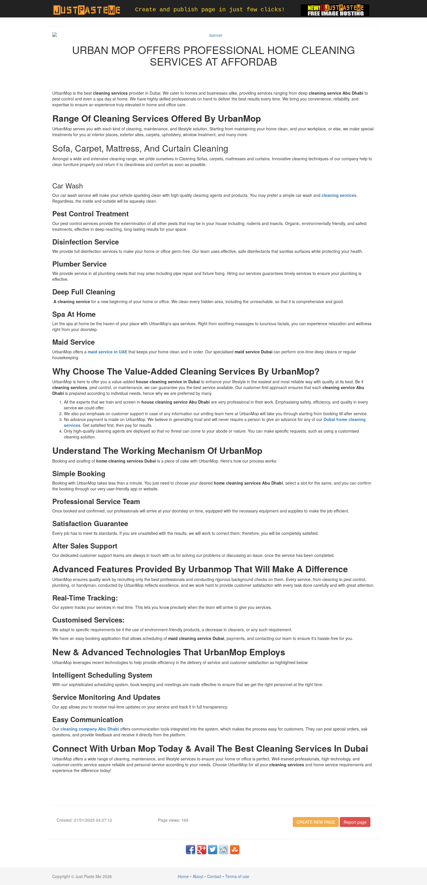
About (198, 876)
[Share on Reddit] (223, 849)
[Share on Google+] (201, 849)
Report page (355, 822)
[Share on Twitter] (212, 849)
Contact (214, 876)
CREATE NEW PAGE (316, 822)
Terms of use (237, 876)
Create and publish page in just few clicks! (210, 9)
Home (183, 876)
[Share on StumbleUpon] (234, 849)
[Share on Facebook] (190, 849)
